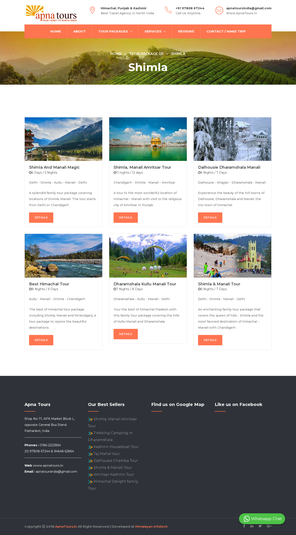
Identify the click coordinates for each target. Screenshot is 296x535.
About (79, 31)
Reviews (186, 31)
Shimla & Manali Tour (219, 284)
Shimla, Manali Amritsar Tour (142, 167)
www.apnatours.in (48, 465)
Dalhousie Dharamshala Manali (229, 167)
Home (55, 31)
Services (153, 31)
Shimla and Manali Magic (54, 167)
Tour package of (146, 54)
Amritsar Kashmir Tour (114, 474)
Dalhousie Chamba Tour (116, 461)
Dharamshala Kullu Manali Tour (145, 284)
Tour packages (113, 31)
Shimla (178, 54)
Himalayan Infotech (151, 526)
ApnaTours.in (66, 526)
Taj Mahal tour (107, 454)
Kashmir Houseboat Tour (116, 447)
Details (41, 217)
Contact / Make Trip (226, 31)
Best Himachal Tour (49, 284)
